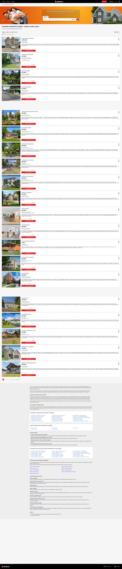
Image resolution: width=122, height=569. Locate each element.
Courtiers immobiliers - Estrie (56, 453)
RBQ (87, 486)
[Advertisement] (30, 105)
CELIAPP (43, 496)
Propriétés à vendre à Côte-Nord (36, 417)
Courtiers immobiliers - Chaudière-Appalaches (80, 452)
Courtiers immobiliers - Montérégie (57, 455)
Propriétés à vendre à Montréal (78, 419)
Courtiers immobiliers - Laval (77, 454)
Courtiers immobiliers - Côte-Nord (36, 453)
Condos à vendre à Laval (34, 468)
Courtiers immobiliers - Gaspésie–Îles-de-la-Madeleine (81, 453)
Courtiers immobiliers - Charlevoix (57, 452)
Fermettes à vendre (34, 429)
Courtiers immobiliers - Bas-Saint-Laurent (58, 451)
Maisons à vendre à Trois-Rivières (67, 466)
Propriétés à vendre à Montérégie (57, 419)
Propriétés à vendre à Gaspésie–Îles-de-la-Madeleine (81, 417)
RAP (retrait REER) (57, 496)
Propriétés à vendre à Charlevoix (57, 416)
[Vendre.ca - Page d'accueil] (2, 4)
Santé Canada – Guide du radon (39, 493)
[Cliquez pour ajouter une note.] (118, 39)
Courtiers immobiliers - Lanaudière (36, 454)
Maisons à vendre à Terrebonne (35, 466)
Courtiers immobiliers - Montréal (78, 455)
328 (14, 379)
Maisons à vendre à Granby (34, 471)
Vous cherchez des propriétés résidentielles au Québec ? (12, 28)
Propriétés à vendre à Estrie (56, 417)
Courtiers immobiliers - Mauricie (36, 455)
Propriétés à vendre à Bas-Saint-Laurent (58, 415)
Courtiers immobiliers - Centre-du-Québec (37, 452)
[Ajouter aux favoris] (119, 38)
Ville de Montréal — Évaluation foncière (43, 509)
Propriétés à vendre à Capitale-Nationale (79, 415)
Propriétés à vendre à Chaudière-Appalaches (80, 416)
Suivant (18, 379)
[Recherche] (77, 19)
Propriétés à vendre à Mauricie (36, 419)
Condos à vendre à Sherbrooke (66, 468)
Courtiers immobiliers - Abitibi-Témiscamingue (38, 451)
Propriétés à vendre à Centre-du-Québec (37, 416)
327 (11, 379)
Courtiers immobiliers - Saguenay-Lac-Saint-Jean (81, 456)
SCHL (75, 479)
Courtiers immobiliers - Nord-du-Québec (37, 456)
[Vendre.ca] (6, 566)
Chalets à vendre (54, 429)
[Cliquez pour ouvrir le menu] (119, 1)
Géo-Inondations (56, 489)
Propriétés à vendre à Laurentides (57, 418)
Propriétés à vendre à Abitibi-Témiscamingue (38, 415)
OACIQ (46, 504)
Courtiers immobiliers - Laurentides (57, 454)
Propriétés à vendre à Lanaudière (36, 418)
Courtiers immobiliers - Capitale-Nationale (79, 451)
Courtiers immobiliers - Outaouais (57, 456)
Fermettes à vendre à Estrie (34, 473)
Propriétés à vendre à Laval (77, 418)
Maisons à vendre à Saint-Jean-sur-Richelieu (69, 471)
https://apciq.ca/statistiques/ (35, 515)
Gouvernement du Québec (42, 483)
